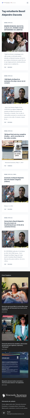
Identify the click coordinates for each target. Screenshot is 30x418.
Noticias (10, 22)
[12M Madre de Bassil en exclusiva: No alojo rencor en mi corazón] (15, 95)
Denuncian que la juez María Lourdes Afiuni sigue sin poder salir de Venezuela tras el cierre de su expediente (15, 308)
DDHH (5, 22)
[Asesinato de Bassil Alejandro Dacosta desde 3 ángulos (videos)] (15, 193)
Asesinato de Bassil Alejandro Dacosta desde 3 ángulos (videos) (14, 179)
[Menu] (27, 2)
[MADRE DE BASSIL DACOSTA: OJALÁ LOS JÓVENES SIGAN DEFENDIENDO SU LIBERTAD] (15, 42)
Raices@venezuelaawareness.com (15, 413)
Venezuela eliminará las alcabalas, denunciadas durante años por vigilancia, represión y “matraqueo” (14, 345)
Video (14, 174)
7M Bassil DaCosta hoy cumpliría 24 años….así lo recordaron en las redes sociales (15, 136)
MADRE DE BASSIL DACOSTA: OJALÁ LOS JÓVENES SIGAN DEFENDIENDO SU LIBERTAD (14, 28)
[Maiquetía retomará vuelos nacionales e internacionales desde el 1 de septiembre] (15, 365)
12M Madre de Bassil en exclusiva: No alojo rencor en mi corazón (14, 81)
